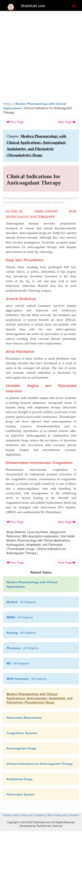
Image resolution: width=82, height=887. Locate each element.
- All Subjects (18, 663)
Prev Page (16, 122)
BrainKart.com (33, 6)
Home (7, 103)
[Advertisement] (41, 58)
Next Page (65, 122)
